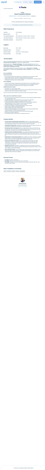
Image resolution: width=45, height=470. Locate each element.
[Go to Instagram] (35, 16)
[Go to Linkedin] (32, 16)
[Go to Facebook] (34, 16)
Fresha (22, 12)
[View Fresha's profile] (22, 7)
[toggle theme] (44, 2)
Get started (37, 2)
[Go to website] (31, 16)
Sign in (30, 2)
